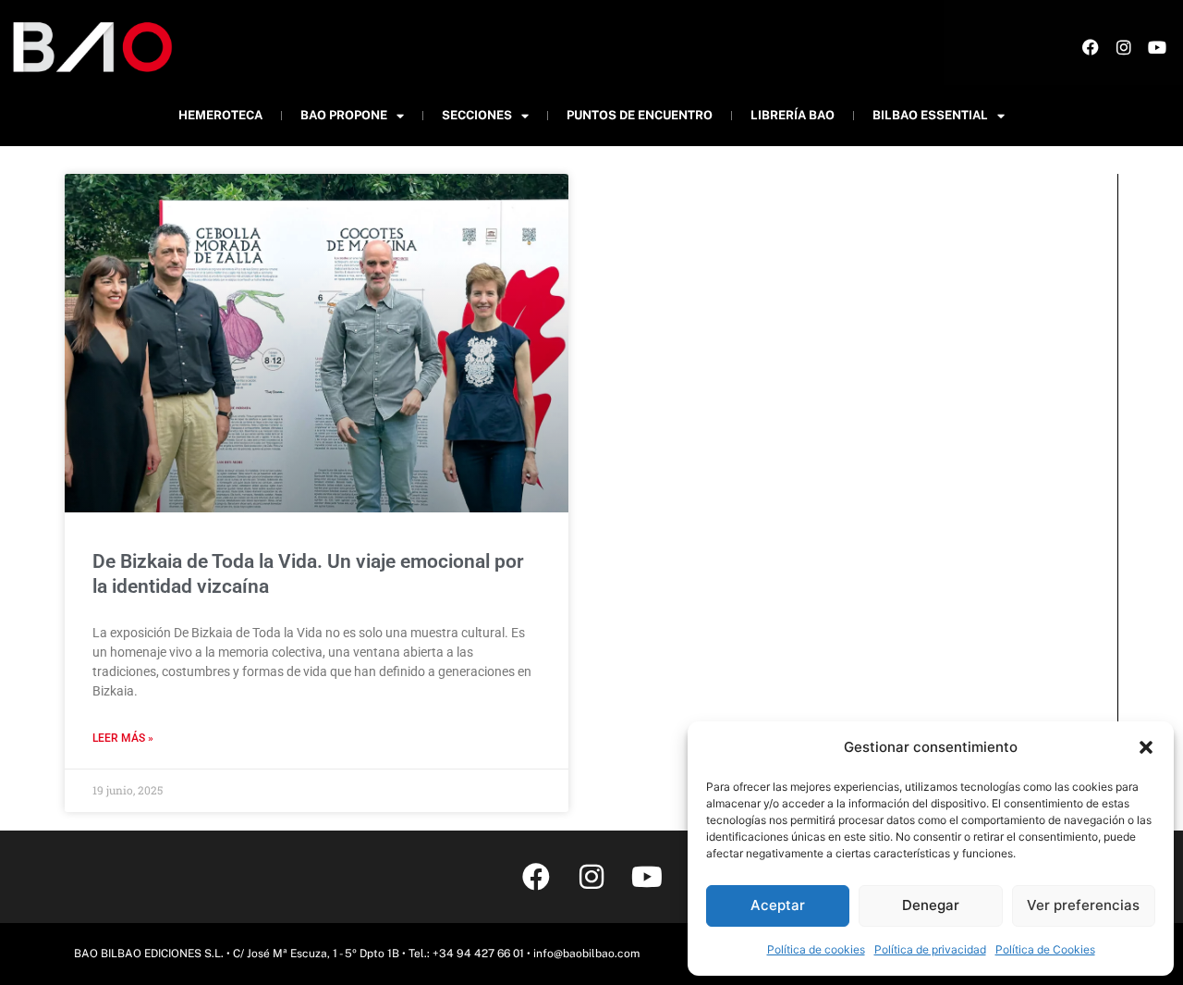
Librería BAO (792, 115)
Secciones (477, 115)
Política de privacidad (930, 949)
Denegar (930, 905)
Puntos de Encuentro (640, 115)
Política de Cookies (1045, 949)
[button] (1146, 747)
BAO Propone (343, 115)
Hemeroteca (220, 115)
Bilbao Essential (930, 115)
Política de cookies (816, 949)
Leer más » (122, 738)
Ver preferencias (1083, 905)
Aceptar (777, 905)
